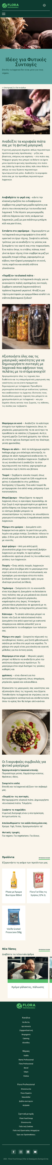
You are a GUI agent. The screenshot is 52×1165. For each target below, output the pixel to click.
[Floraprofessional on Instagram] (21, 1152)
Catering (26, 1038)
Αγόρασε (26, 1105)
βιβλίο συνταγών (26, 1101)
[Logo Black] (10, 2)
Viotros (26, 1076)
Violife (26, 1056)
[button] (44, 5)
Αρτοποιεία (26, 1026)
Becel (26, 1068)
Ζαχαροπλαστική (26, 1030)
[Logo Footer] (26, 1003)
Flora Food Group (26, 1118)
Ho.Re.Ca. (26, 1022)
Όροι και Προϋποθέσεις (26, 1135)
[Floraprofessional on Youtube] (35, 1152)
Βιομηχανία (26, 1034)
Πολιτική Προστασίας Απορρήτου (26, 1130)
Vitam (26, 1072)
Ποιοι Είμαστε (26, 1093)
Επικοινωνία (26, 1089)
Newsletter (26, 1097)
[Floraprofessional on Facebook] (13, 1152)
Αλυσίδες (26, 1043)
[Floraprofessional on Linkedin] (28, 1152)
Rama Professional (26, 1060)
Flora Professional (26, 1064)
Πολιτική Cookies (26, 1126)
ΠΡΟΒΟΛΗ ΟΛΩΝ (44, 858)
